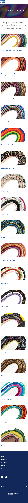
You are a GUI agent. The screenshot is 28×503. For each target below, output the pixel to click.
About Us (3, 456)
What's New (3, 465)
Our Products (4, 462)
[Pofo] (2, 2)
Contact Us (3, 468)
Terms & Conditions (5, 472)
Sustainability (4, 459)
